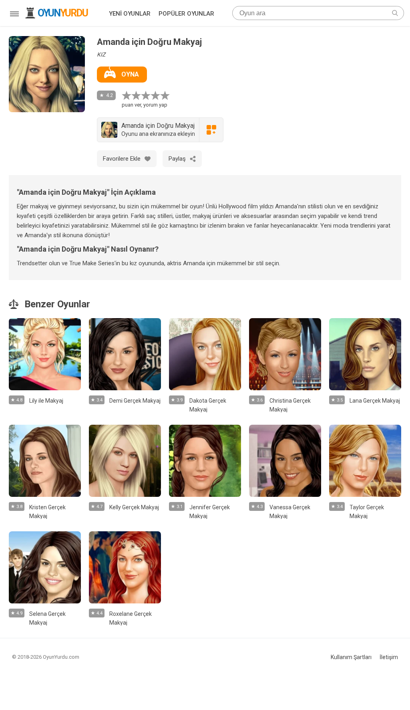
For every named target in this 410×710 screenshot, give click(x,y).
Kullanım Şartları (351, 657)
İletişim (389, 657)
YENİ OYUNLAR (130, 13)
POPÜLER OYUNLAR (186, 13)
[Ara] (395, 13)
